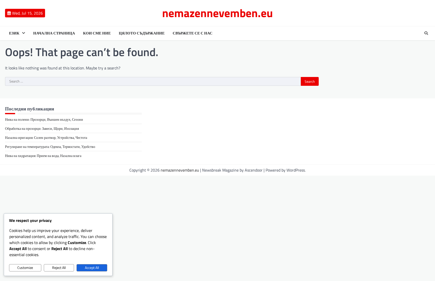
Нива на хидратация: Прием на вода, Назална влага (43, 155)
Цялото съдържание (142, 33)
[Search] (426, 33)
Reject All (59, 267)
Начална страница (54, 33)
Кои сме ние (97, 33)
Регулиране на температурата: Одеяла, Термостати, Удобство (50, 146)
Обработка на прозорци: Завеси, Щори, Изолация (42, 128)
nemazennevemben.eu (217, 12)
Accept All (92, 267)
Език (14, 33)
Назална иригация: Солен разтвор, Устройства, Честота (46, 137)
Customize (25, 267)
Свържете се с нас (192, 33)
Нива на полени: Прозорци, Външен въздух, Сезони (44, 119)
